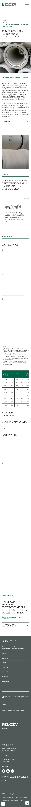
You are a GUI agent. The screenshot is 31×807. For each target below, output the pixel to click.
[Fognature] (15, 450)
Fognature (9, 435)
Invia (4, 704)
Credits (22, 800)
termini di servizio (19, 712)
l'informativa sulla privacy (7, 712)
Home (4, 20)
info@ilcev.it (5, 761)
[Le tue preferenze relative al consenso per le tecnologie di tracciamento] (3, 804)
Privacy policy (5, 800)
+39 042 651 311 (9, 759)
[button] (25, 198)
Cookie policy (15, 800)
